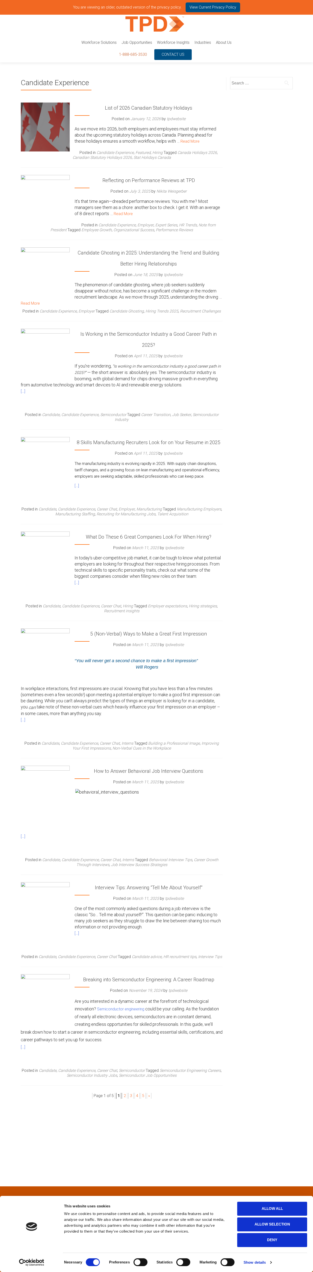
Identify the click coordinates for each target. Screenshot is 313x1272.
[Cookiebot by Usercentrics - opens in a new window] (31, 1262)
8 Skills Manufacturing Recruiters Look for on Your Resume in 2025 (148, 442)
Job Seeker (181, 414)
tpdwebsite (176, 118)
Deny (272, 1240)
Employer (145, 225)
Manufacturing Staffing (75, 514)
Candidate (51, 414)
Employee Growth (96, 230)
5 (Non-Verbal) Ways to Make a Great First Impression (148, 634)
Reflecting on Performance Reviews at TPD (148, 180)
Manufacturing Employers (199, 509)
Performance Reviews (174, 230)
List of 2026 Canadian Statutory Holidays (148, 108)
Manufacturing (149, 509)
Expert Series (166, 225)
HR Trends (188, 225)
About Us (224, 42)
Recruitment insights (121, 611)
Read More (190, 141)
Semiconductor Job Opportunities (148, 1075)
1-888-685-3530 (133, 54)
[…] (23, 391)
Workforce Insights (173, 42)
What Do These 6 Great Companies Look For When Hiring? (148, 537)
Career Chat (107, 509)
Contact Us (173, 54)
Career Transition (155, 414)
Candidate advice (147, 956)
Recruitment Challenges (200, 311)
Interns (127, 743)
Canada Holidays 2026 (197, 152)
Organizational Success (133, 230)
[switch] (140, 1262)
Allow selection (272, 1224)
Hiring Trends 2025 (161, 311)
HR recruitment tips (179, 956)
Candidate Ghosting (127, 311)
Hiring (157, 152)
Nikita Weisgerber (171, 191)
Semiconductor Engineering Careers (190, 1070)
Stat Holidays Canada (152, 157)
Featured (143, 152)
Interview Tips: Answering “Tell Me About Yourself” (148, 887)
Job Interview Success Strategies (139, 864)
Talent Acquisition (172, 514)
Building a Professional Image (174, 743)
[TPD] (155, 24)
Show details (255, 1262)
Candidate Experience (115, 152)
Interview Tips (210, 956)
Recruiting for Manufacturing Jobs (126, 514)
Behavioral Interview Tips (170, 859)
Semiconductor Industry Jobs (92, 1075)
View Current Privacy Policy (213, 7)
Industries (202, 42)
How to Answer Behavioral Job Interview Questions (148, 771)
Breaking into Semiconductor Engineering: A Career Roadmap (148, 980)
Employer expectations (167, 606)
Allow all (272, 1208)
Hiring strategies (203, 606)
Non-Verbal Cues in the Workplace (141, 748)
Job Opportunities (137, 42)
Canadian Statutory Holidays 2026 (102, 157)
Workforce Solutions (99, 42)
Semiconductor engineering (120, 1009)
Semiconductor (113, 414)
